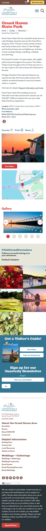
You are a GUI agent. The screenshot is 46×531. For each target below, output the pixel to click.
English (7, 483)
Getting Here (7, 442)
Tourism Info (7, 445)
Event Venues (7, 464)
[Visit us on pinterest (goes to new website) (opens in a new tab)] (17, 478)
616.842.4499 (7, 418)
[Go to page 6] (38, 236)
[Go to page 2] (14, 236)
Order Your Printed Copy (31, 355)
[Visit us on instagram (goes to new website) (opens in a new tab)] (7, 478)
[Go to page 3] (20, 236)
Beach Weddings (8, 470)
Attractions (22, 30)
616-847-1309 (13, 109)
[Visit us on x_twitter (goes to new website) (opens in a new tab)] (21, 478)
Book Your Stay (37, 2)
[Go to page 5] (32, 236)
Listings (12, 30)
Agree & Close (10, 525)
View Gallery (9, 166)
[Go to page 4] (26, 236)
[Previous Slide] (5, 222)
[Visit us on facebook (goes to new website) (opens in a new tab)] (4, 121)
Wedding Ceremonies (10, 461)
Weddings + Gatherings (11, 458)
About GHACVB (8, 431)
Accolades (6, 426)
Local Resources (8, 448)
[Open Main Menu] (37, 11)
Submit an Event (8, 450)
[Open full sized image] (23, 222)
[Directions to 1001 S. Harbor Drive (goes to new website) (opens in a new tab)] (23, 185)
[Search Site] (42, 11)
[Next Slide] (40, 222)
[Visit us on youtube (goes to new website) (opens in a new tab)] (14, 478)
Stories (4, 428)
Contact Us (6, 434)
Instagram (15, 259)
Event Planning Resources (12, 467)
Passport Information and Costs (31, 88)
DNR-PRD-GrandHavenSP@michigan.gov (21, 114)
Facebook (6, 259)
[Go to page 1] (8, 236)
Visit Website (7, 111)
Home (4, 30)
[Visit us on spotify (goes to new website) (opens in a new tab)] (10, 478)
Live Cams (5, 2)
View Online (35, 349)
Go (6, 386)
